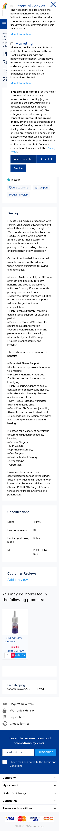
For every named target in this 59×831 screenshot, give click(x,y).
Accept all (46, 159)
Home (5, 33)
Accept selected (23, 159)
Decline (18, 168)
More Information (20, 34)
